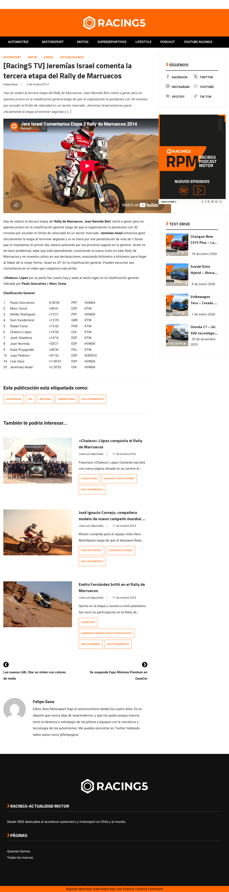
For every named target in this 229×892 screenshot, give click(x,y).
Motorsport (53, 42)
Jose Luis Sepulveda (91, 454)
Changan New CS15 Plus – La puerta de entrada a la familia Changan (204, 240)
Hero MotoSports (91, 550)
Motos (83, 42)
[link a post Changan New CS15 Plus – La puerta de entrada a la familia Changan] (177, 254)
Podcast (167, 42)
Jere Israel (45, 399)
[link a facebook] (197, 4)
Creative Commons (149, 889)
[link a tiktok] (219, 4)
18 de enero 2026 (204, 254)
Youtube (207, 87)
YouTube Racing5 (72, 57)
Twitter (206, 77)
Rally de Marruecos (93, 399)
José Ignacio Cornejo (120, 550)
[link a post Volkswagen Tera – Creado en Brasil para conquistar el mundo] (177, 315)
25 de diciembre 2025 (203, 342)
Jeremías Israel (66, 399)
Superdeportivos (112, 42)
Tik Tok (206, 96)
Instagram (180, 87)
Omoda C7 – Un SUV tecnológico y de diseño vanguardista (204, 330)
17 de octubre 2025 (124, 454)
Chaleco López (89, 478)
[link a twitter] (201, 4)
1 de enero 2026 (203, 314)
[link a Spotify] (215, 4)
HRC (30, 399)
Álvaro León (88, 622)
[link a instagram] (206, 4)
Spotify (178, 96)
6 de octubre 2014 (38, 84)
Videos (48, 57)
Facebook (180, 77)
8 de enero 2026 (203, 284)
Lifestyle (143, 42)
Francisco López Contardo (119, 478)
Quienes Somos (18, 851)
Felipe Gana (10, 84)
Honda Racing (13, 399)
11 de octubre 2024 (124, 526)
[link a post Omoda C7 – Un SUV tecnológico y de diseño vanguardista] (177, 345)
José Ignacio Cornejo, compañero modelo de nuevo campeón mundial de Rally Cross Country (113, 518)
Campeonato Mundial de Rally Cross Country (106, 633)
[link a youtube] (210, 4)
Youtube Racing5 (198, 42)
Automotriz (18, 42)
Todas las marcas (20, 857)
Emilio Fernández (90, 644)
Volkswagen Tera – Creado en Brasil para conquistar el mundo (204, 300)
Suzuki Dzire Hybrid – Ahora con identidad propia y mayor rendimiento (203, 270)
